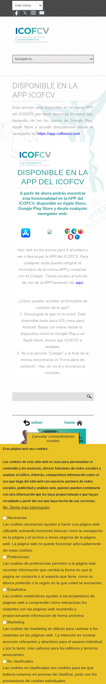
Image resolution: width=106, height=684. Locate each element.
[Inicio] (50, 35)
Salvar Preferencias (23, 680)
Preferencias (18, 545)
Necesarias (17, 506)
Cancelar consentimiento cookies (53, 427)
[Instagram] (33, 13)
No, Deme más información (26, 496)
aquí (79, 282)
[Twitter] (25, 13)
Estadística (16, 578)
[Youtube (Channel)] (42, 13)
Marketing (15, 610)
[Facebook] (16, 13)
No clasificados (20, 650)
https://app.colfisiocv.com (58, 133)
